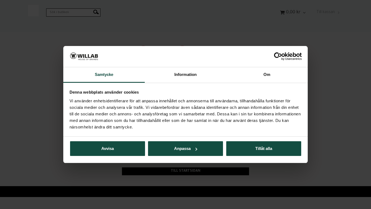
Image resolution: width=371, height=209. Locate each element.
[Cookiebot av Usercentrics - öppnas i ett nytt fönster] (278, 56)
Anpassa (182, 148)
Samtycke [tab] (104, 74)
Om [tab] (266, 74)
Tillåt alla (263, 148)
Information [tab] (185, 74)
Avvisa (107, 148)
